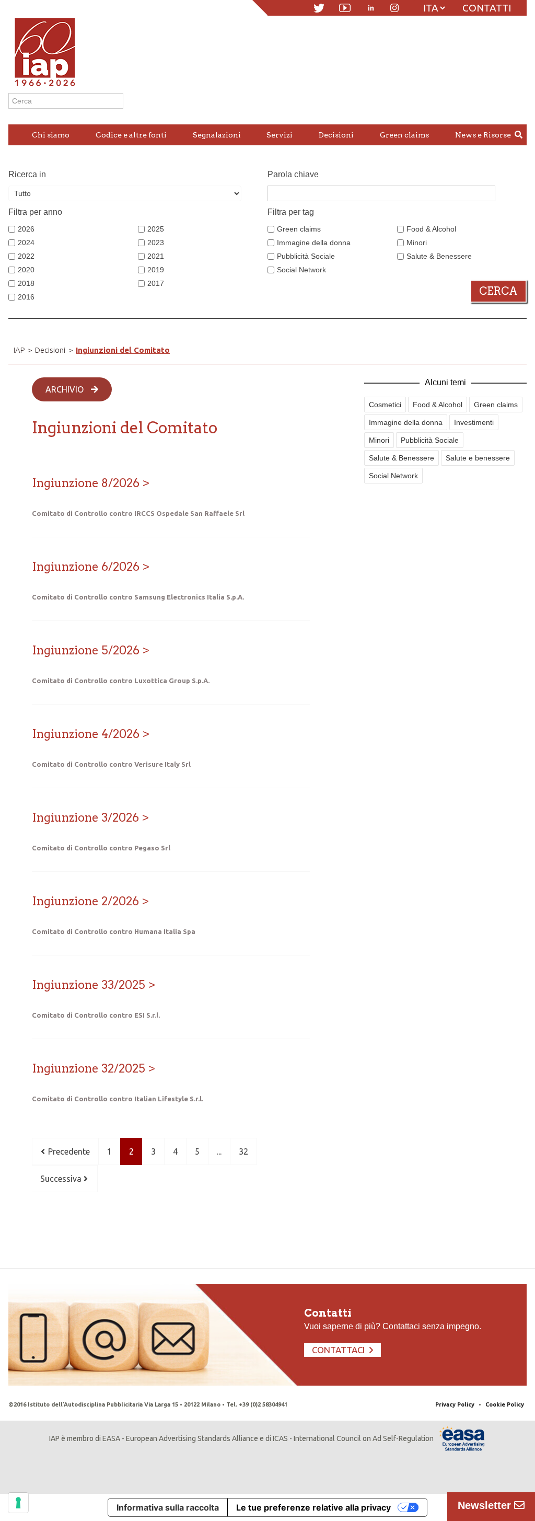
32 (243, 1151)
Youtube (345, 8)
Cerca (498, 291)
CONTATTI (486, 8)
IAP (19, 349)
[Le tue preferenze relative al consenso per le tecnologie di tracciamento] (18, 1503)
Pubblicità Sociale (306, 256)
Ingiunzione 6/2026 (85, 566)
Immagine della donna (314, 242)
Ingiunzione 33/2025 (88, 985)
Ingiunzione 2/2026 (85, 901)
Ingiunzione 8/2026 (85, 483)
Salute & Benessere (439, 256)
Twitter (318, 8)
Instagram (394, 8)
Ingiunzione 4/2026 (85, 734)
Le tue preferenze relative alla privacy (313, 1507)
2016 (26, 297)
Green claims (299, 229)
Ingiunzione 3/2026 (85, 817)
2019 (155, 270)
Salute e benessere (478, 458)
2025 (155, 229)
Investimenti (474, 422)
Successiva (62, 1178)
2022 (26, 256)
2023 (155, 242)
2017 (155, 283)
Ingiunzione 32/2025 (88, 1068)
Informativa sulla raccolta (168, 1507)
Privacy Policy (454, 1404)
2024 (26, 242)
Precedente (68, 1151)
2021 (155, 256)
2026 (26, 229)
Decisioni (50, 349)
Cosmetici (385, 404)
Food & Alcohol (431, 229)
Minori (416, 242)
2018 (26, 283)
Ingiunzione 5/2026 (85, 650)
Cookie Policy (504, 1404)
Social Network (301, 270)
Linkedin (371, 8)
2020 (26, 270)
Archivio (65, 389)
